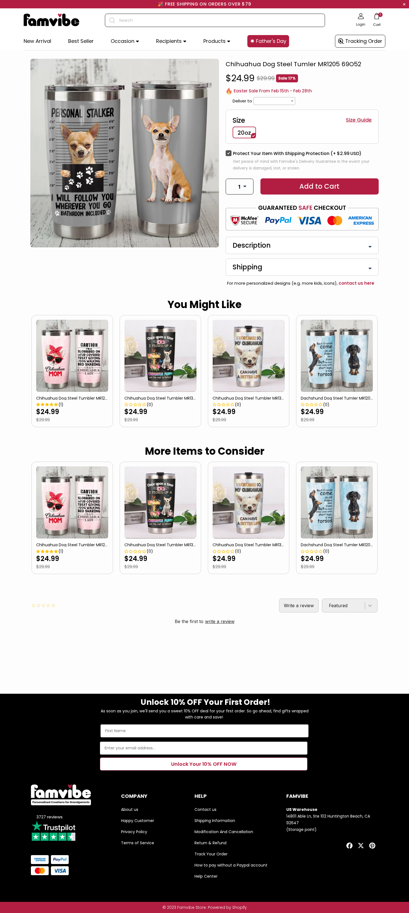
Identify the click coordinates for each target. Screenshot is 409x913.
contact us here (355, 283)
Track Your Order (211, 854)
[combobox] (215, 20)
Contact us (205, 809)
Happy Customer (137, 820)
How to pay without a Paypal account (230, 865)
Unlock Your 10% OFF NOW (203, 764)
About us (129, 809)
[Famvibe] (51, 20)
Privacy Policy (134, 832)
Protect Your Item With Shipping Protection (297, 153)
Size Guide (359, 120)
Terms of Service (137, 843)
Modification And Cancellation (223, 832)
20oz (244, 133)
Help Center (206, 876)
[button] (125, 41)
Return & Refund (210, 843)
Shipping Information (214, 820)
